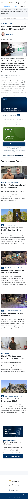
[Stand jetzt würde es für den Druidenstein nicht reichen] (14, 215)
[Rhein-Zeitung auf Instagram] (15, 485)
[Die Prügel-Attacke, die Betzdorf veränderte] (14, 301)
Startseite (3, 9)
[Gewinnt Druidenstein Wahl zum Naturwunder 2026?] (14, 386)
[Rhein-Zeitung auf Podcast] (18, 485)
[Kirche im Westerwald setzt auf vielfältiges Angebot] (14, 172)
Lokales (9, 9)
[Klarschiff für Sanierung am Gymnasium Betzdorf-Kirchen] (14, 343)
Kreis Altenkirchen (17, 9)
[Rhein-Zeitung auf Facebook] (12, 485)
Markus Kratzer (9, 34)
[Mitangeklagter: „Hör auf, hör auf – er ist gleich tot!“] (14, 258)
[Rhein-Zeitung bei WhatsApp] (9, 485)
